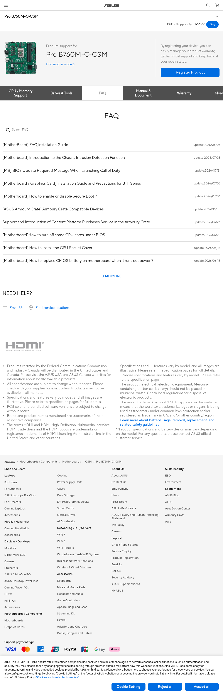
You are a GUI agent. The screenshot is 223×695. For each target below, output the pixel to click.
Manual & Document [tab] (143, 93)
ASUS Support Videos (126, 584)
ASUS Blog (172, 495)
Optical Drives (66, 515)
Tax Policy (118, 525)
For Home (10, 482)
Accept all (201, 687)
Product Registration (125, 558)
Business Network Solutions (75, 561)
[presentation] (5, 307)
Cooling (62, 475)
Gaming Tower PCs (16, 587)
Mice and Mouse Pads (71, 587)
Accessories (12, 515)
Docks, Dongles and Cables (74, 633)
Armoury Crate (174, 515)
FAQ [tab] (102, 93)
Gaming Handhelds (16, 528)
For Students (12, 489)
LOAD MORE (111, 276)
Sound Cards (65, 508)
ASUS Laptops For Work (20, 495)
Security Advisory (123, 577)
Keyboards (64, 581)
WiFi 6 (61, 541)
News (115, 495)
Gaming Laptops (15, 508)
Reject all (165, 687)
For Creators (12, 502)
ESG (168, 475)
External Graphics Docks (73, 502)
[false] (190, 72)
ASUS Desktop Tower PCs (21, 581)
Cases (61, 488)
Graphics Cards (14, 627)
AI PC (168, 502)
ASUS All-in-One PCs (18, 574)
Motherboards (13, 620)
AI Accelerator (66, 521)
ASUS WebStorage (124, 508)
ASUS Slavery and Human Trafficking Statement (135, 516)
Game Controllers (68, 600)
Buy (212, 24)
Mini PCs (10, 600)
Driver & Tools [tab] (61, 93)
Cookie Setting (128, 687)
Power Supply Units (69, 482)
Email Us (16, 308)
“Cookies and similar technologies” (57, 677)
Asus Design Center (177, 508)
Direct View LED (14, 555)
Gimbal (61, 620)
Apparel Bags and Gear (72, 607)
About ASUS (120, 475)
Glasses (9, 561)
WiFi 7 (61, 535)
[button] (6, 5)
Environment (173, 482)
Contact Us (119, 482)
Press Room (119, 502)
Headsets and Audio (70, 594)
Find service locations (52, 308)
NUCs (8, 594)
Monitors (10, 548)
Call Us (116, 571)
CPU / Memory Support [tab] (20, 93)
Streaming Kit (66, 613)
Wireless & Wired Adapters (74, 567)
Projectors (11, 568)
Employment (120, 488)
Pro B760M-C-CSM (21, 16)
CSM (88, 461)
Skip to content (5, 13)
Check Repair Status (125, 545)
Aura (168, 521)
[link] (111, 5)
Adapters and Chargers (72, 626)
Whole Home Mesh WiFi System (78, 554)
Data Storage (65, 495)
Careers (117, 531)
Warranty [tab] (184, 93)
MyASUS (117, 590)
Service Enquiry (122, 551)
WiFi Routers (65, 548)
